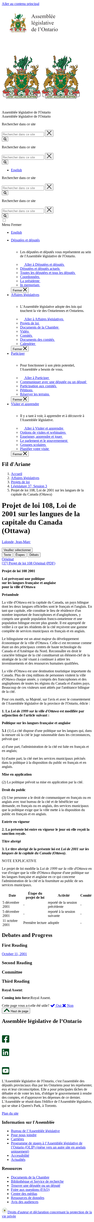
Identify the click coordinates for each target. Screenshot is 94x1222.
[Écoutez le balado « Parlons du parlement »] (4, 1061)
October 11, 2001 (14, 954)
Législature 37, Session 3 (29, 486)
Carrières (17, 1139)
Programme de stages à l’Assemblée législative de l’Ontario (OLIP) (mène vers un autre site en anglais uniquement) (48, 1147)
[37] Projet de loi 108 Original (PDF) (28, 563)
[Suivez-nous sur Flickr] (4, 1065)
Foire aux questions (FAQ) (30, 1190)
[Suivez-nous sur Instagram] (4, 1033)
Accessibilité (20, 1155)
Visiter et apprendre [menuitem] (25, 404)
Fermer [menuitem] (18, 290)
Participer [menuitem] (18, 353)
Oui (58, 1005)
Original (8, 559)
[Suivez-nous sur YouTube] (5, 1073)
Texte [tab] (7, 555)
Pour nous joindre (24, 1135)
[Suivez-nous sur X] (4, 1046)
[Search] (5, 139)
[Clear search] (49, 133)
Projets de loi (20, 482)
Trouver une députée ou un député (35, 1185)
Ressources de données (27, 1198)
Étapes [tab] (20, 555)
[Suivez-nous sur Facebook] (5, 1041)
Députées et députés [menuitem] (25, 240)
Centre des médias (24, 1194)
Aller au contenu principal (20, 4)
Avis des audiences (24, 1202)
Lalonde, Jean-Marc (16, 542)
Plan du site (10, 1113)
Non (69, 1005)
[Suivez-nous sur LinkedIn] (5, 1055)
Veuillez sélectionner (17, 550)
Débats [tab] (34, 555)
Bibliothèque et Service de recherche (37, 1181)
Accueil (16, 474)
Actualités (18, 1159)
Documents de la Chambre (30, 1177)
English (16, 170)
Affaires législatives (25, 478)
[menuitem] (43, 264)
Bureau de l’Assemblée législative (35, 1131)
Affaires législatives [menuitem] (25, 295)
